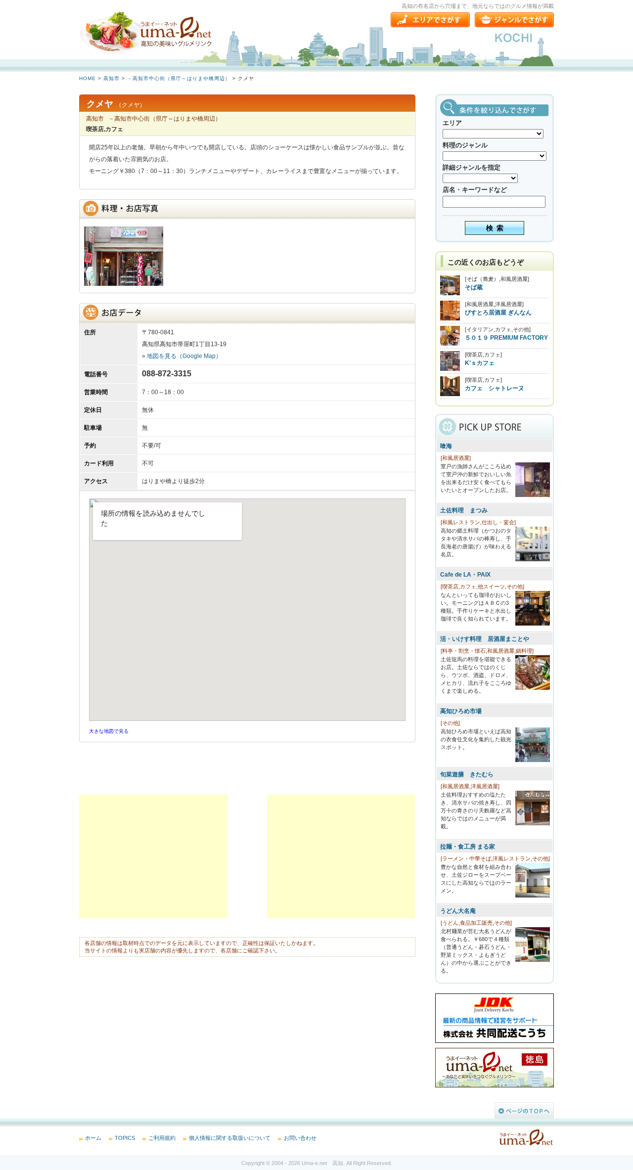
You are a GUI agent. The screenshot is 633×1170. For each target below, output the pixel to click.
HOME (87, 78)
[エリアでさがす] (430, 19)
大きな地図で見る (109, 731)
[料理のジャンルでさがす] (514, 19)
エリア (452, 123)
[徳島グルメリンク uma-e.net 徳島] (494, 1085)
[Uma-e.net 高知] (148, 32)
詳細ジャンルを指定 (471, 167)
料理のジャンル (465, 145)
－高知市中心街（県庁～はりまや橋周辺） (178, 78)
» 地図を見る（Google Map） (182, 356)
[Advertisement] (153, 856)
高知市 (111, 78)
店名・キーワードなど (475, 189)
